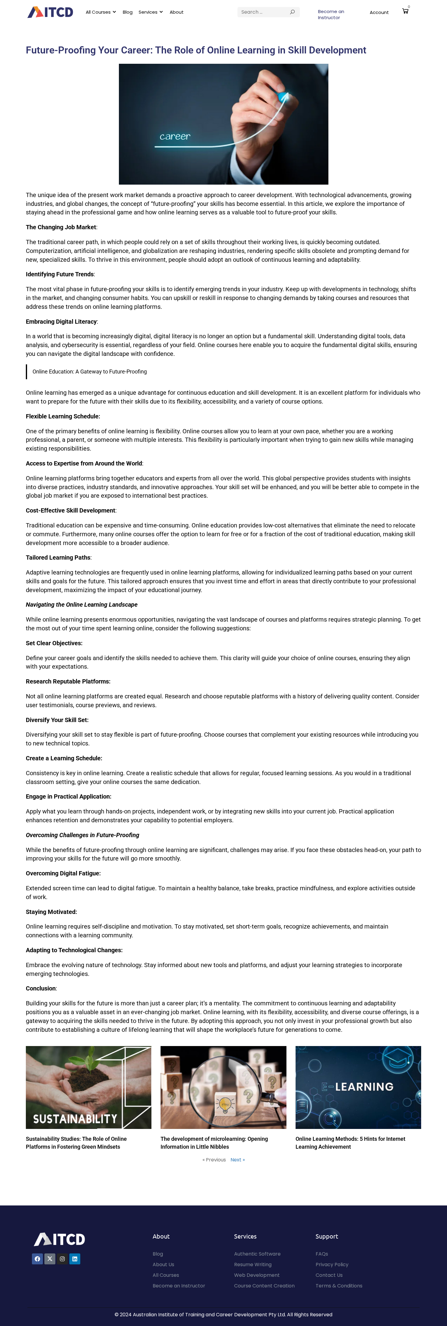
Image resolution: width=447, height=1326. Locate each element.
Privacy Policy (332, 1264)
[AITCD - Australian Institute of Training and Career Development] (50, 12)
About (177, 12)
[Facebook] (37, 1258)
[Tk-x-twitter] (49, 1258)
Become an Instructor (331, 14)
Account (379, 12)
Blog (128, 12)
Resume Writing (253, 1264)
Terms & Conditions (339, 1285)
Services (148, 12)
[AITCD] (59, 1239)
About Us (163, 1264)
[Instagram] (62, 1258)
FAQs (322, 1253)
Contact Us (329, 1275)
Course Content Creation (264, 1285)
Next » (237, 1159)
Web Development (257, 1275)
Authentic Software (257, 1253)
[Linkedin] (74, 1258)
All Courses (98, 12)
